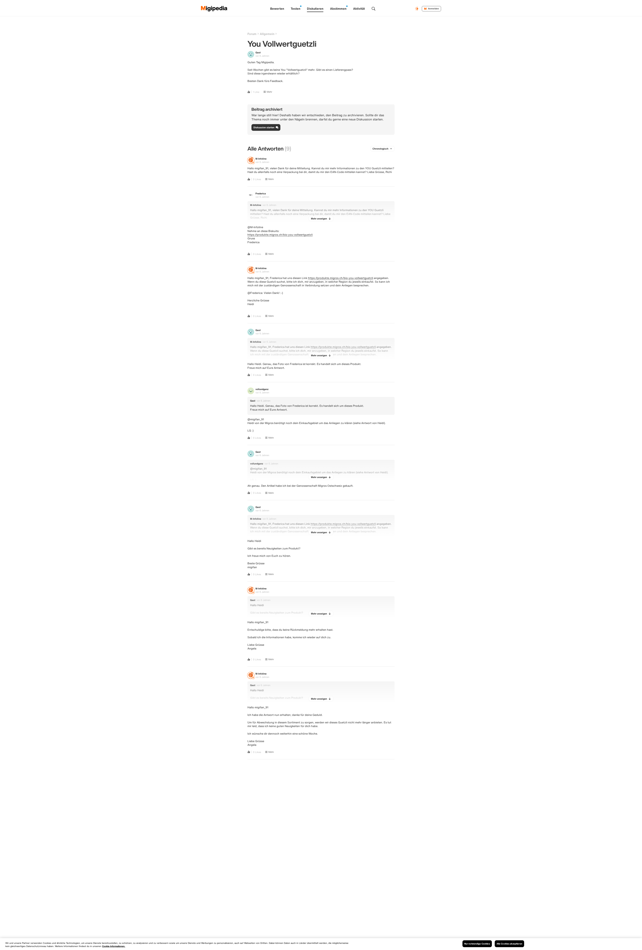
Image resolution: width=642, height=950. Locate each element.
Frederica (260, 193)
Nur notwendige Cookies (477, 943)
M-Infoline (260, 158)
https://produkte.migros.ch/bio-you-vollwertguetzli (280, 235)
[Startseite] (214, 8)
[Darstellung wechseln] (417, 8)
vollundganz (262, 389)
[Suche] (373, 8)
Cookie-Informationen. (113, 946)
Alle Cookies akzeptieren (509, 943)
